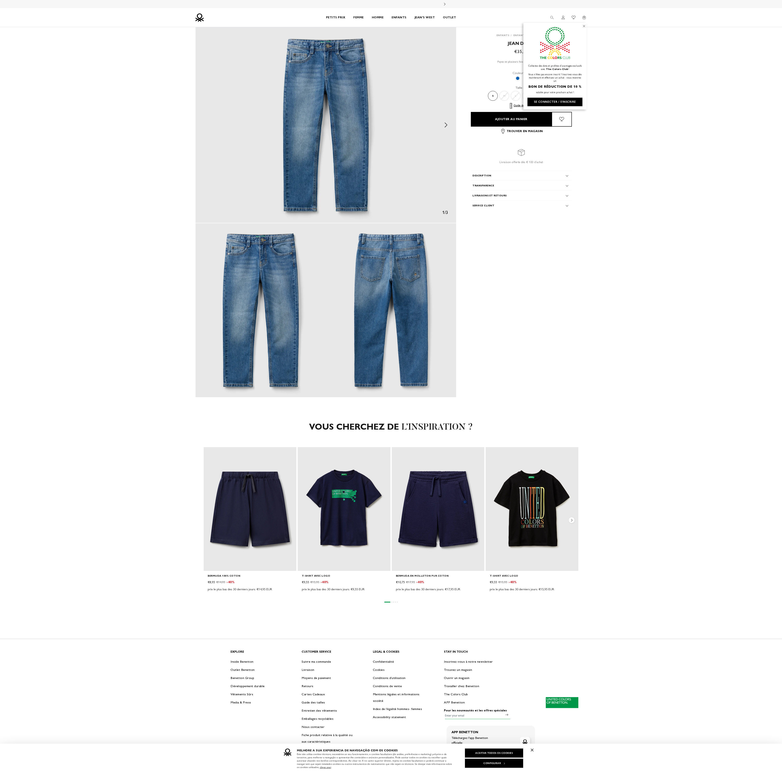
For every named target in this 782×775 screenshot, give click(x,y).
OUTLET (449, 17)
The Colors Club (456, 694)
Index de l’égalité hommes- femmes (397, 709)
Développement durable (248, 686)
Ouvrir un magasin (457, 678)
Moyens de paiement (316, 678)
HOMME (378, 17)
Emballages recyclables (317, 719)
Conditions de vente (387, 686)
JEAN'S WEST (425, 17)
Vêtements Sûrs (242, 694)
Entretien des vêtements (319, 710)
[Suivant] (445, 4)
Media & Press (241, 702)
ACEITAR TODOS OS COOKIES (494, 753)
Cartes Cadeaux (313, 694)
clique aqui (325, 767)
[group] (250, 522)
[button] (326, 125)
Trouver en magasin (525, 131)
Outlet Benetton (243, 670)
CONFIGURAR (492, 763)
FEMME (358, 17)
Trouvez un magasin (458, 670)
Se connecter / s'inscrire (555, 102)
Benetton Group (242, 678)
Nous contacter (313, 727)
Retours (307, 686)
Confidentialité (383, 661)
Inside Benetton (242, 661)
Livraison (308, 670)
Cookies (379, 670)
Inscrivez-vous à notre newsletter (468, 661)
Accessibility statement (389, 717)
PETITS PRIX (335, 17)
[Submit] (507, 714)
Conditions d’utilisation (389, 678)
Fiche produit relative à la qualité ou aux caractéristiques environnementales (327, 741)
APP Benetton (454, 702)
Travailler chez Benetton (461, 686)
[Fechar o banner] (532, 749)
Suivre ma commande (316, 661)
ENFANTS (399, 17)
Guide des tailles (523, 105)
